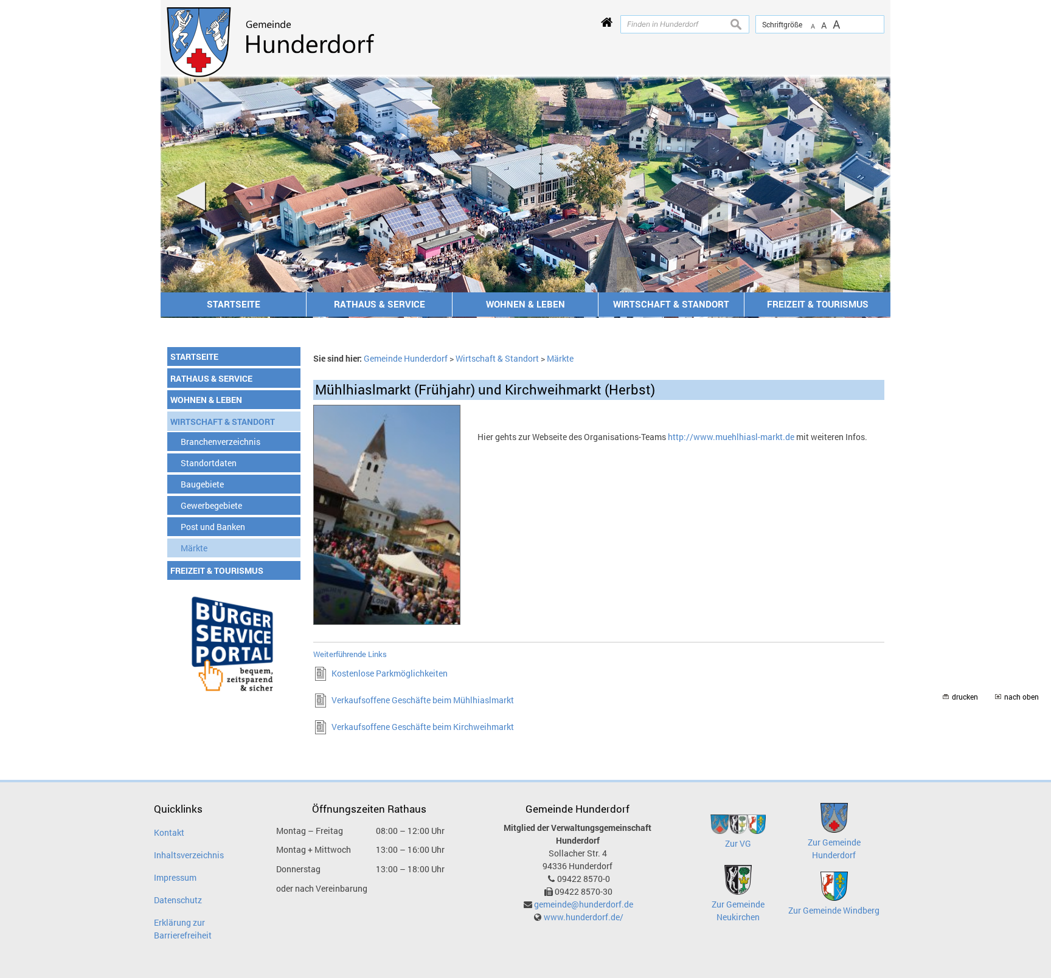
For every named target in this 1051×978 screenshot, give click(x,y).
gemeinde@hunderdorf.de (583, 904)
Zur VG (738, 843)
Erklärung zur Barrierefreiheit (183, 929)
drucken (965, 696)
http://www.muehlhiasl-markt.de (731, 437)
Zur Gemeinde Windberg (833, 910)
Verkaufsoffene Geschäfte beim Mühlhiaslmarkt (422, 700)
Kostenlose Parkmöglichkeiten (389, 673)
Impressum (175, 877)
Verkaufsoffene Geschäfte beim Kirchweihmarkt (422, 726)
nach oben (1021, 696)
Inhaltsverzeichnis (189, 855)
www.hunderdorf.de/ (583, 917)
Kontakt (169, 832)
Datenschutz (178, 900)
